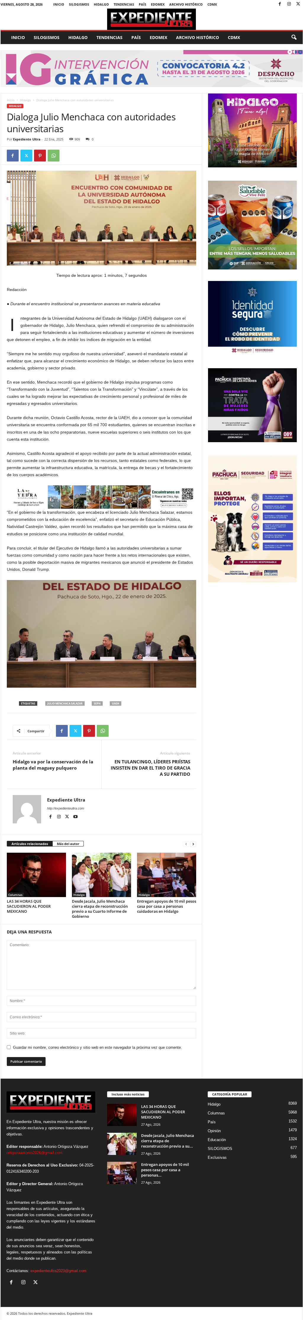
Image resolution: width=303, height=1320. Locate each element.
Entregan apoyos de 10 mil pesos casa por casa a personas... (165, 1170)
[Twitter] (298, 4)
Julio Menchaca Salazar (65, 703)
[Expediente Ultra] (152, 19)
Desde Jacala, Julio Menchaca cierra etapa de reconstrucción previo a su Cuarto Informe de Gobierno (100, 909)
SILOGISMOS (79, 4)
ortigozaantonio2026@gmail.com (34, 1153)
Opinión (214, 1131)
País (142, 4)
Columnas (15, 895)
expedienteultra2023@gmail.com (58, 1271)
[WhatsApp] (53, 155)
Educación (217, 1140)
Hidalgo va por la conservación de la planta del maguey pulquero (53, 765)
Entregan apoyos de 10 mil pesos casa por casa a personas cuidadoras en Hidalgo (166, 906)
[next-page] (193, 844)
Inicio (58, 4)
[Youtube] (75, 817)
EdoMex (158, 4)
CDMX (212, 4)
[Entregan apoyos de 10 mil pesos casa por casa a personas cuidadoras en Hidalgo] (166, 875)
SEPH (97, 703)
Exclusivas (217, 1157)
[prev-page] (186, 844)
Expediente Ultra (27, 139)
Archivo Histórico (186, 4)
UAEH (115, 703)
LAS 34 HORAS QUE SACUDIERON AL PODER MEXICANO (29, 906)
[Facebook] (279, 4)
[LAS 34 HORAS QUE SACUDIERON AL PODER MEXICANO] (36, 875)
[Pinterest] (40, 155)
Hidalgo (101, 4)
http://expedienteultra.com (65, 808)
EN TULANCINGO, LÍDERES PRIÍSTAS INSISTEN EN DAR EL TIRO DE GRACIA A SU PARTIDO (150, 768)
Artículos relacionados (30, 843)
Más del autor (68, 843)
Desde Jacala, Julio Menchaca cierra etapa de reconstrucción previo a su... (167, 1141)
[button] (293, 37)
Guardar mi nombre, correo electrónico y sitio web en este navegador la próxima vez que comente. (97, 1047)
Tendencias (124, 4)
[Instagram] (289, 4)
